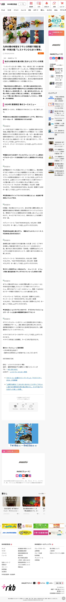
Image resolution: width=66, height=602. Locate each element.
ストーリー (5, 567)
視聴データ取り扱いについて (57, 589)
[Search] (23, 4)
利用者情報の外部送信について (57, 593)
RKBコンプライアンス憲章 (57, 553)
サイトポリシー (60, 587)
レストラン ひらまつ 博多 (18, 372)
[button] (0, 526)
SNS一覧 (58, 583)
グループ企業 (38, 553)
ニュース (23, 10)
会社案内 (4, 571)
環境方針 (20, 555)
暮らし (42, 10)
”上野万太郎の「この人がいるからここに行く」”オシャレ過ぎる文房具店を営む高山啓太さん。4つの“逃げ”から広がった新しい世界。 (24, 386)
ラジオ (9, 10)
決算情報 (37, 560)
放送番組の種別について (24, 548)
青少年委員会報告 (23, 558)
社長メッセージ (6, 562)
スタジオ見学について (24, 564)
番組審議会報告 (22, 551)
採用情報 (4, 569)
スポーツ (35, 10)
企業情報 (37, 551)
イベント (16, 10)
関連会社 (20, 567)
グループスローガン (40, 548)
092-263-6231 (13, 369)
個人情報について (54, 548)
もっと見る (41, 493)
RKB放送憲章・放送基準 (8, 574)
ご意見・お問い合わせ (24, 560)
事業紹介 (4, 564)
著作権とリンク (60, 591)
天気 (29, 10)
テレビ (3, 10)
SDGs (55, 10)
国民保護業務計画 (23, 553)
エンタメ (49, 10)
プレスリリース (39, 558)
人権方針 (52, 551)
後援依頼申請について (24, 562)
